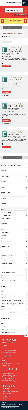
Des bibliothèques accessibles (10, 391)
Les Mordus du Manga (8, 380)
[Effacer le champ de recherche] (22, 10)
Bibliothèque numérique (9, 352)
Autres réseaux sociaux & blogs (10, 363)
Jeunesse (4, 349)
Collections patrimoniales (9, 350)
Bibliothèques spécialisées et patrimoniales (11, 404)
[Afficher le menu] (2, 2)
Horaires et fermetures (8, 373)
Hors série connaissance (8, 111)
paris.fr (2, 402)
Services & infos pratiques (9, 342)
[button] (25, 3)
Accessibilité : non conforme (8, 407)
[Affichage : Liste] (8, 27)
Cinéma (4, 347)
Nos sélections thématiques (9, 375)
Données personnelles (13, 395)
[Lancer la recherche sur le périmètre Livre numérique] (25, 10)
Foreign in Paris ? (6, 393)
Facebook (4, 359)
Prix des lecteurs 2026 (8, 377)
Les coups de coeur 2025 (9, 378)
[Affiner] (18, 27)
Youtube (4, 362)
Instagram (5, 360)
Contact (7, 388)
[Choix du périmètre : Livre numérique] (2, 10)
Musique (4, 345)
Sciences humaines (6, 56)
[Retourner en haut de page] (14, 162)
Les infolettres (6, 365)
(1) (13, 312)
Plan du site (5, 398)
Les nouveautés (6, 372)
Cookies (4, 395)
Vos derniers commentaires (9, 382)
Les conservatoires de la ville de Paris (10, 406)
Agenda (4, 344)
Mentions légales (6, 396)
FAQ (3, 388)
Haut (26, 335)
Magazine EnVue (6, 390)
